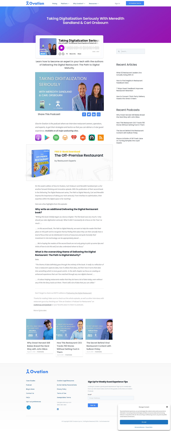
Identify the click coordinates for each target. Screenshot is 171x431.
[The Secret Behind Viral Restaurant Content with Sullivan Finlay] (99, 329)
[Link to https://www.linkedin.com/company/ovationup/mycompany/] (60, 409)
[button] (167, 407)
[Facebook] (84, 114)
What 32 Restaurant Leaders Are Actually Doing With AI (129, 74)
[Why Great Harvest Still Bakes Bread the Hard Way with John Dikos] (39, 329)
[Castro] (92, 135)
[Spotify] (56, 135)
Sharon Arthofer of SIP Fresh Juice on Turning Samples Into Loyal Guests (129, 140)
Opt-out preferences (140, 427)
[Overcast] (65, 135)
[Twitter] (88, 114)
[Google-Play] (47, 135)
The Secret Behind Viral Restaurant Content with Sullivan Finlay (98, 345)
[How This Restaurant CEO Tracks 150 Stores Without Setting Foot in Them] (69, 329)
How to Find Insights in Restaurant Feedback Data (129, 81)
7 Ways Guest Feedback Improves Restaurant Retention (129, 89)
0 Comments (40, 352)
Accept (144, 422)
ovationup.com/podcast (42, 305)
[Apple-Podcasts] (38, 135)
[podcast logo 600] (35, 2)
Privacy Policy (149, 427)
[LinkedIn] (93, 114)
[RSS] (101, 135)
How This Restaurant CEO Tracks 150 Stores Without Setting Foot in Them (130, 124)
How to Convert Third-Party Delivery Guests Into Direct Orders (130, 97)
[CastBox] (83, 135)
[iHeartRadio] (74, 135)
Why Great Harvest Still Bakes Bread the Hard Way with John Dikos (38, 345)
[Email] (98, 114)
